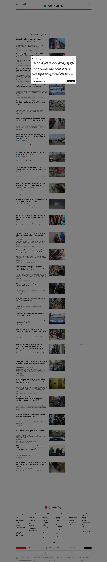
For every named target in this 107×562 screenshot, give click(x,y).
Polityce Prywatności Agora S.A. (62, 75)
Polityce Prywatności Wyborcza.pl (49, 75)
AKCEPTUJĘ (71, 81)
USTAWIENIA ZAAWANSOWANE (39, 81)
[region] (53, 70)
